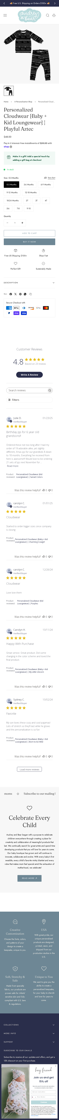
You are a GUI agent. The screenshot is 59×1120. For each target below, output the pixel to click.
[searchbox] (26, 390)
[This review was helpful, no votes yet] (44, 490)
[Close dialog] (55, 1066)
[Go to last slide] (4, 3)
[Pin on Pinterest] (20, 294)
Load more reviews (29, 769)
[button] (5, 15)
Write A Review (29, 374)
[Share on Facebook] (10, 294)
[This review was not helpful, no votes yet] (49, 490)
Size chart (51, 177)
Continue (43, 1102)
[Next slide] (55, 3)
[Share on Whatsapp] (25, 294)
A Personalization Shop (23, 101)
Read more (12, 465)
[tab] (9, 91)
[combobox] (33, 1097)
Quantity (7, 216)
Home (6, 101)
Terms (36, 1115)
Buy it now (29, 242)
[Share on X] (15, 294)
